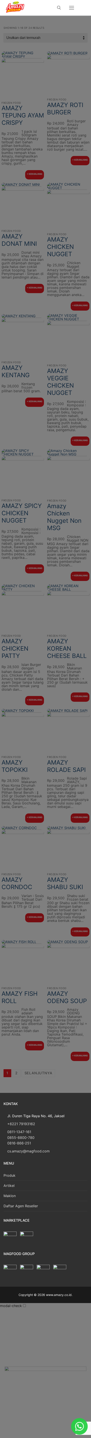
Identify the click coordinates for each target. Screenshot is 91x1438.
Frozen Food (11, 102)
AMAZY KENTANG (16, 371)
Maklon (10, 1196)
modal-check (11, 1305)
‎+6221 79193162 (21, 1124)
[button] (34, 174)
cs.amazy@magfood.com (28, 1151)
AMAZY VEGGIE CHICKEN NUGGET (60, 381)
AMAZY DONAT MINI (19, 240)
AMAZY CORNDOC (17, 883)
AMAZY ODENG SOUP (67, 997)
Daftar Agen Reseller (21, 1206)
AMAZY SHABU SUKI (65, 883)
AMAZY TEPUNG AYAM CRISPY (23, 115)
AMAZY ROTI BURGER (65, 108)
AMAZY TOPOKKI (15, 766)
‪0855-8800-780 (20, 1137)
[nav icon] (71, 7)
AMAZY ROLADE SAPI (66, 766)
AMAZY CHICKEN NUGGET (60, 247)
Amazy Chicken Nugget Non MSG (64, 517)
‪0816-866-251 (19, 1143)
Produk (9, 1175)
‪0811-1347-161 (19, 1132)
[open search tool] (59, 8)
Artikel (9, 1185)
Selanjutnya (38, 1073)
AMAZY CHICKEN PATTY (15, 648)
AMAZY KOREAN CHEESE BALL (67, 648)
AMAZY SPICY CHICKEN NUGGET (22, 513)
